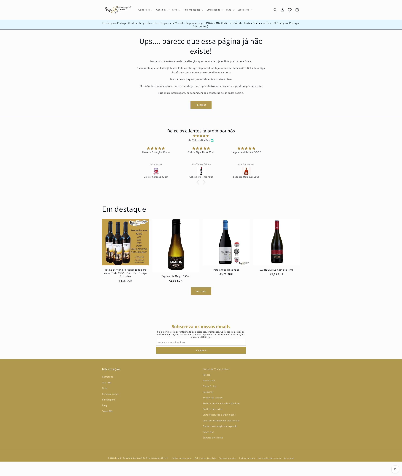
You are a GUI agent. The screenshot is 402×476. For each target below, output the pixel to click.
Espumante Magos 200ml (175, 276)
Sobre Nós (107, 411)
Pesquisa (201, 104)
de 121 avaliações (199, 140)
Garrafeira (107, 376)
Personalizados (110, 394)
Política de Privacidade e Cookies (221, 403)
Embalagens (108, 399)
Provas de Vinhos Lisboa (216, 369)
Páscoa (207, 374)
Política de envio (247, 458)
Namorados (209, 380)
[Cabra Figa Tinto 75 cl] (201, 171)
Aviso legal (289, 458)
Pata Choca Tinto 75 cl (226, 269)
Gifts (104, 388)
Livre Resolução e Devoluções (219, 414)
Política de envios (212, 409)
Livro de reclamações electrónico (221, 420)
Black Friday (210, 386)
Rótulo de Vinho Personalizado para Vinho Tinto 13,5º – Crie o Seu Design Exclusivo (125, 273)
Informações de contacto (269, 458)
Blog (104, 405)
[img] (201, 136)
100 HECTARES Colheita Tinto (277, 269)
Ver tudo (201, 291)
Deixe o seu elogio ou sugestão (220, 426)
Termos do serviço (227, 458)
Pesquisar (208, 392)
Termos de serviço (213, 397)
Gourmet (106, 382)
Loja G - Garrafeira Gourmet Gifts (130, 458)
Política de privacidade (205, 458)
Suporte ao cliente (213, 437)
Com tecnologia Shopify (157, 458)
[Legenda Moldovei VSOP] (246, 171)
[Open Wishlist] (289, 10)
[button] (145, 9)
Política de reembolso (181, 458)
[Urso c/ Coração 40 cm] (156, 171)
